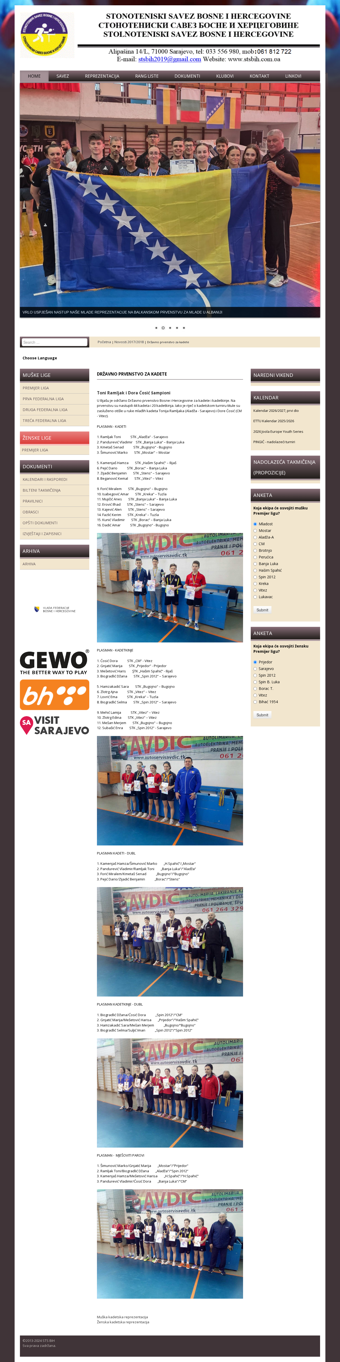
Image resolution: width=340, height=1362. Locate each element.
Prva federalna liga (43, 398)
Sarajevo (266, 668)
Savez (63, 76)
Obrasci (31, 511)
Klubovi (225, 76)
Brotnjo (265, 550)
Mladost (266, 523)
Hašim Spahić (270, 570)
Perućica (266, 556)
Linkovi (293, 76)
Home (34, 76)
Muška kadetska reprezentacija (122, 1317)
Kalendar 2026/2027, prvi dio (276, 410)
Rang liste (147, 76)
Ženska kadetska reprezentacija (123, 1322)
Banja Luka (268, 563)
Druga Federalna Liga (45, 409)
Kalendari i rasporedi (45, 479)
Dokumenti (187, 76)
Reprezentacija (102, 76)
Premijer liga (36, 387)
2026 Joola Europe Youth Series (278, 431)
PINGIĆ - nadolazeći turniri (274, 441)
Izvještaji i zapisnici (42, 533)
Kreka (264, 583)
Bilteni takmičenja (42, 490)
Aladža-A (266, 537)
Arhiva (29, 563)
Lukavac (266, 596)
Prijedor (265, 661)
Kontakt (259, 76)
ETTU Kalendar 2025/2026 (273, 420)
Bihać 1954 (268, 701)
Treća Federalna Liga (44, 420)
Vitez (263, 590)
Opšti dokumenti (40, 522)
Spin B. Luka (269, 681)
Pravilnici (32, 501)
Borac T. (266, 688)
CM (262, 543)
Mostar (265, 530)
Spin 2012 (267, 576)
